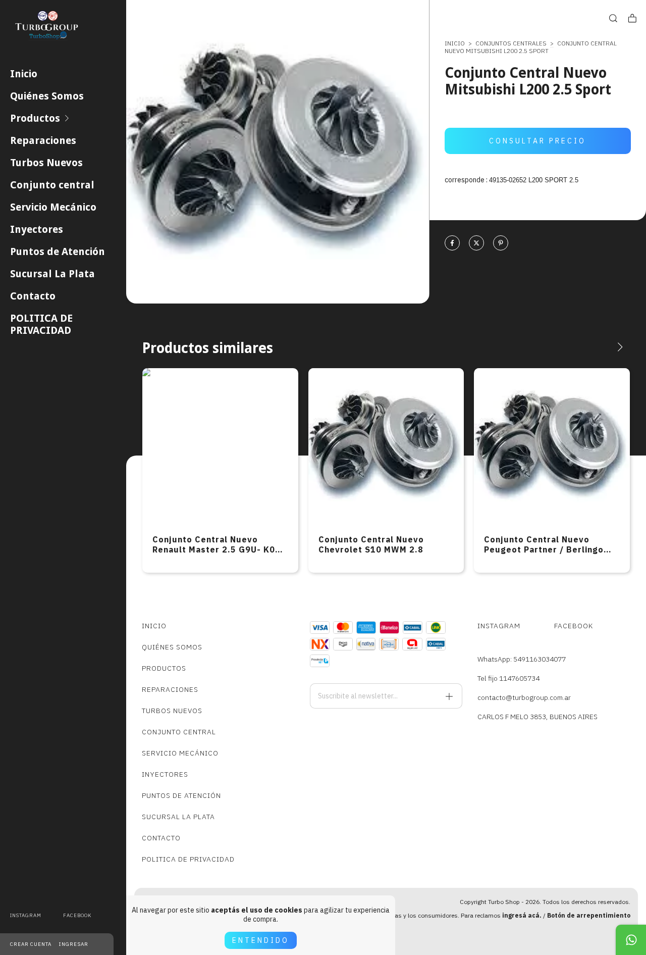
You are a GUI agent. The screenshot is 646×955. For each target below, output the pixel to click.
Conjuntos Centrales (511, 43)
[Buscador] (613, 18)
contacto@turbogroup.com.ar (524, 697)
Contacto (33, 296)
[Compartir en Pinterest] (500, 243)
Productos (35, 118)
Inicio (23, 74)
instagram (25, 915)
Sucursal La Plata (52, 274)
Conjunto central (52, 185)
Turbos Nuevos (46, 163)
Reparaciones (43, 140)
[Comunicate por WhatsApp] (631, 940)
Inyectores (36, 229)
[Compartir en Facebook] (452, 243)
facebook (77, 915)
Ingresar (73, 944)
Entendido (260, 940)
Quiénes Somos (47, 96)
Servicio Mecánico (53, 207)
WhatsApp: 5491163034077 (521, 659)
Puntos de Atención (57, 251)
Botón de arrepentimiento (588, 915)
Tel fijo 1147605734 (508, 678)
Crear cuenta (30, 944)
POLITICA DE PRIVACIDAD (41, 324)
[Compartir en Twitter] (476, 243)
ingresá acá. (522, 915)
